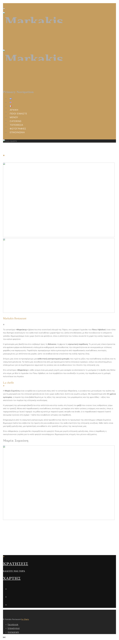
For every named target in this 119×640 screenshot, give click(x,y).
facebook (13, 624)
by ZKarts (25, 619)
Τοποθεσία (16, 125)
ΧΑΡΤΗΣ (12, 578)
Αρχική (14, 110)
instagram (13, 632)
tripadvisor (14, 628)
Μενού (14, 117)
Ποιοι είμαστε (18, 113)
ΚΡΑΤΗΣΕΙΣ (15, 564)
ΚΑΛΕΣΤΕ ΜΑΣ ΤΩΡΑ (14, 571)
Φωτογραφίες (18, 128)
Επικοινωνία (17, 132)
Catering (15, 121)
